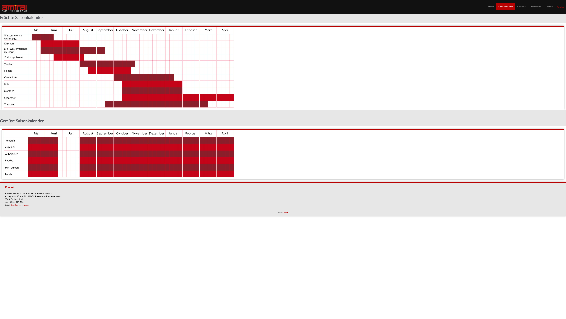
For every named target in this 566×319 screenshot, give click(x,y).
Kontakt (549, 6)
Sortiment (521, 6)
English (560, 7)
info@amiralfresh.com (20, 205)
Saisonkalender (505, 6)
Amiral (285, 213)
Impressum (536, 6)
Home (491, 6)
